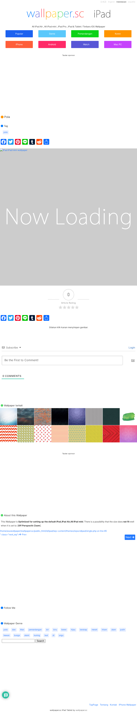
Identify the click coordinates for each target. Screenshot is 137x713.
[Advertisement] (68, 81)
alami (26, 635)
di (53, 635)
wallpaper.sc (81, 710)
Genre (52, 33)
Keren (118, 33)
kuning (37, 635)
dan (14, 630)
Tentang (104, 704)
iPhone (19, 44)
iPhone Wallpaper (127, 704)
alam (113, 630)
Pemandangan (85, 33)
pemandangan (35, 630)
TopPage (93, 704)
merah (94, 630)
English (111, 2)
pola (5, 132)
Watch (86, 44)
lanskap (83, 630)
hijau (73, 630)
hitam (104, 630)
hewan (6, 635)
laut (46, 635)
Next (129, 537)
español (131, 2)
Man (22, 630)
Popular (19, 33)
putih (122, 630)
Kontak (113, 704)
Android (52, 44)
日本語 (103, 2)
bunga (17, 635)
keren (63, 630)
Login (131, 347)
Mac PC (118, 44)
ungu (61, 635)
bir (47, 630)
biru (55, 630)
